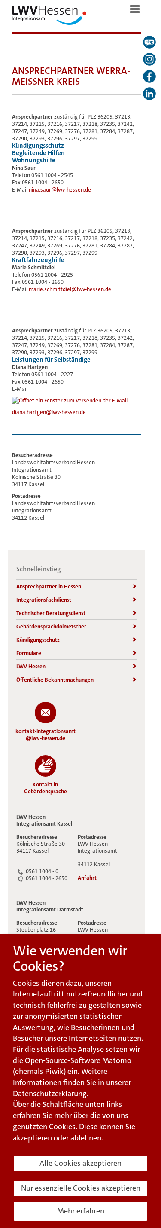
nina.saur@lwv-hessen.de (60, 189)
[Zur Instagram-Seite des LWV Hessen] (149, 59)
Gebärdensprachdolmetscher (51, 626)
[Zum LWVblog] (149, 42)
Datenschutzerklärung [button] (50, 1093)
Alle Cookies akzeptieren (80, 1163)
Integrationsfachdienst (43, 599)
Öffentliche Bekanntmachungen (55, 679)
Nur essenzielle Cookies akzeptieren (80, 1188)
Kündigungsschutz (38, 639)
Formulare (28, 653)
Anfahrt (87, 878)
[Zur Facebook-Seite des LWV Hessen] (149, 76)
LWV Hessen (31, 666)
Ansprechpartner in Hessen (48, 586)
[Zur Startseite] (49, 17)
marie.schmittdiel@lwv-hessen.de (70, 289)
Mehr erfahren (80, 1211)
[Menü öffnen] (135, 9)
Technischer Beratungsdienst (50, 613)
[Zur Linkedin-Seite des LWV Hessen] (149, 93)
